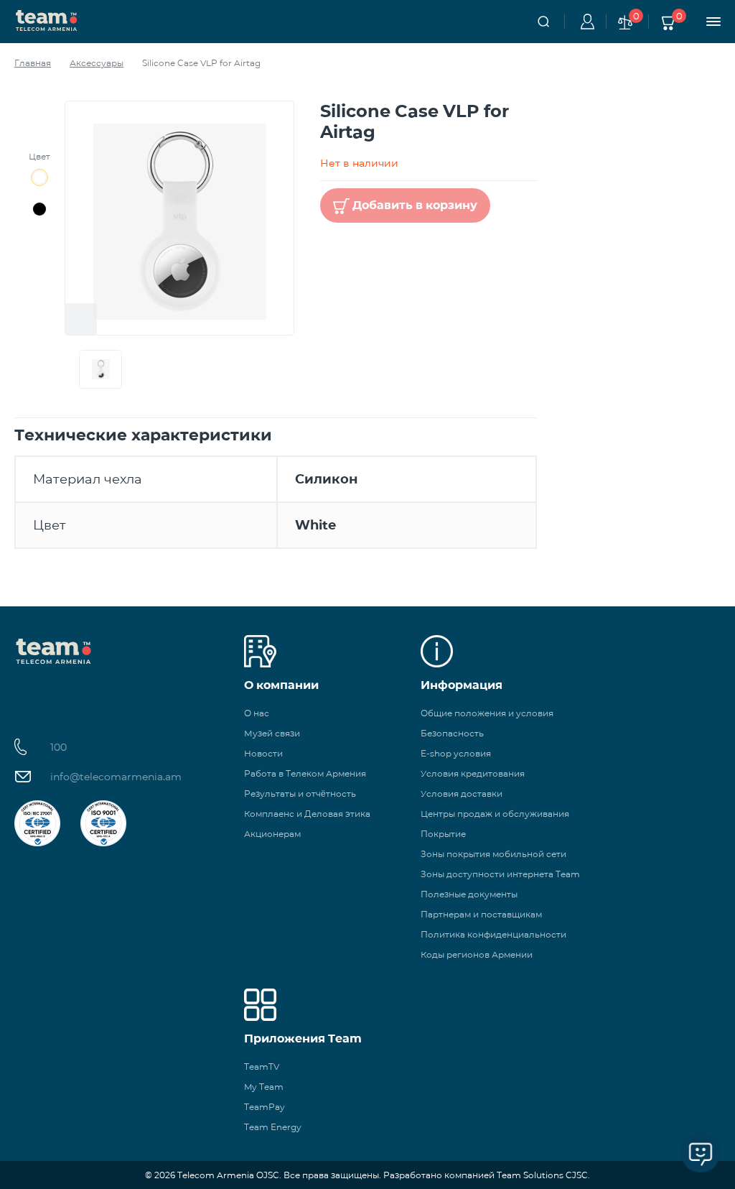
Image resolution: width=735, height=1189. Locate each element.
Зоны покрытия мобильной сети (493, 853)
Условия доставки (461, 793)
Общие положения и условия (487, 713)
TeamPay (264, 1106)
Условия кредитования (473, 773)
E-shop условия (456, 753)
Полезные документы (469, 894)
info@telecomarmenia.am (116, 776)
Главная (32, 62)
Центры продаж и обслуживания (495, 813)
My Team (264, 1086)
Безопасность (452, 733)
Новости (263, 753)
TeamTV (261, 1066)
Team (46, 19)
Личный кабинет (585, 21)
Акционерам (272, 833)
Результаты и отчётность (300, 793)
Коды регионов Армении (477, 954)
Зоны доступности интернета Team (500, 874)
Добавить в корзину (414, 205)
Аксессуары (96, 62)
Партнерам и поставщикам (481, 914)
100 (58, 747)
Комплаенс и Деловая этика (307, 813)
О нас (256, 713)
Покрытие (443, 833)
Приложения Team (303, 1038)
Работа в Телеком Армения (305, 773)
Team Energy (272, 1126)
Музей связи (272, 733)
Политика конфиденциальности (493, 934)
